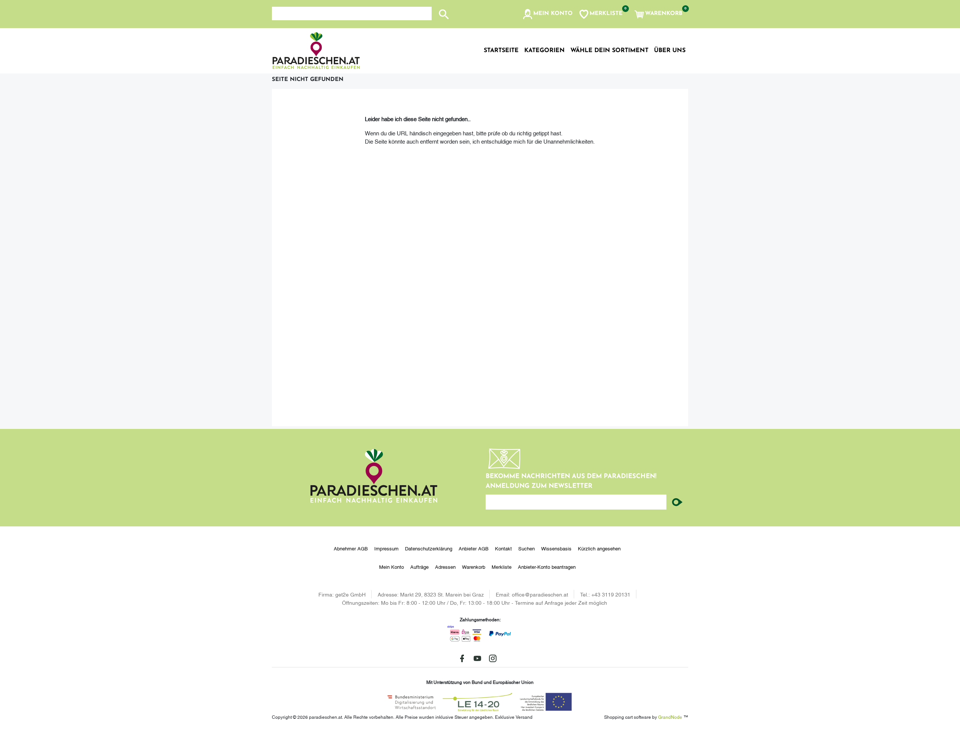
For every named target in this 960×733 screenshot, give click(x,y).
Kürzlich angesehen (599, 548)
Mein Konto (391, 566)
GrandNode (670, 716)
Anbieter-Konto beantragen (547, 566)
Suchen (526, 548)
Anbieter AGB (474, 548)
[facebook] (462, 658)
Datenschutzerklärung (428, 548)
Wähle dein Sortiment (609, 51)
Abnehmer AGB (351, 548)
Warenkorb (473, 566)
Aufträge (419, 566)
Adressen (445, 566)
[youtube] (477, 658)
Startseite (501, 51)
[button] (547, 14)
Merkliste (502, 566)
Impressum (386, 548)
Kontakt (503, 548)
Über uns (670, 51)
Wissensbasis (556, 548)
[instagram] (492, 658)
